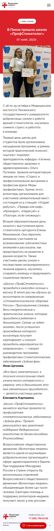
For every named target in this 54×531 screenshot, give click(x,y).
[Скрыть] (50, 526)
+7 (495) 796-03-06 (38, 518)
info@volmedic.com (36, 515)
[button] (48, 5)
